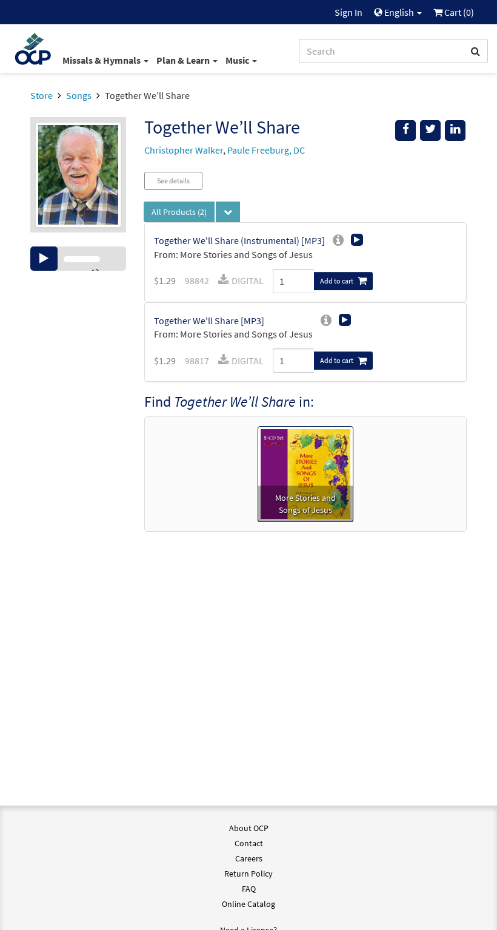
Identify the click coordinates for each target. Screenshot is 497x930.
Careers (248, 858)
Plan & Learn (184, 60)
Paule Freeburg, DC (266, 150)
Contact (249, 843)
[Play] (44, 258)
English (399, 12)
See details (173, 180)
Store (41, 95)
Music (238, 60)
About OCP (249, 828)
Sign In (348, 12)
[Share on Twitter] (430, 130)
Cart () (458, 12)
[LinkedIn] (455, 130)
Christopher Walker (183, 150)
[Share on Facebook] (405, 130)
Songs (79, 95)
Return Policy (248, 873)
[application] (78, 258)
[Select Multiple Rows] (228, 212)
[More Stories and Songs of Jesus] (305, 473)
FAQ (249, 888)
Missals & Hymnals (102, 60)
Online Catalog (248, 903)
